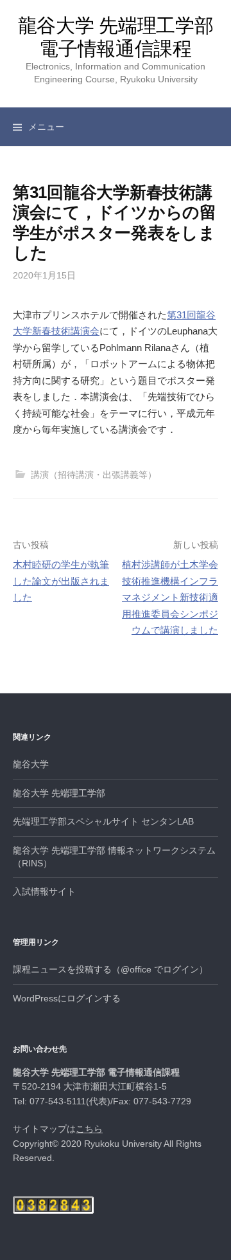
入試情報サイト (44, 891)
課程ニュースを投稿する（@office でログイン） (110, 969)
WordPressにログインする (67, 998)
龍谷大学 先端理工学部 (59, 793)
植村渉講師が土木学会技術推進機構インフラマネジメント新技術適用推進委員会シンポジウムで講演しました (170, 597)
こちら (89, 1129)
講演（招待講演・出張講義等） (94, 475)
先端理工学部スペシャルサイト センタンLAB (103, 821)
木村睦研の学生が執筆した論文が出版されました (61, 581)
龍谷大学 (31, 764)
